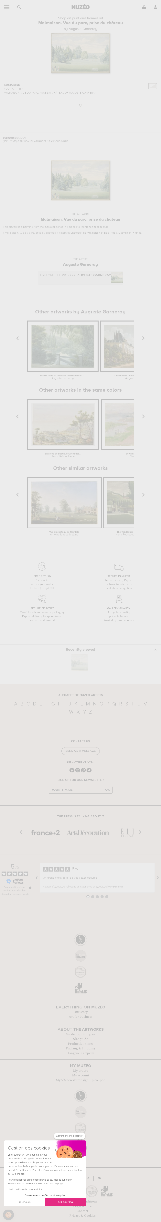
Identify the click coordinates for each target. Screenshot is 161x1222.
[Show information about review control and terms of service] (30, 887)
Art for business (80, 1016)
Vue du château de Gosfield (64, 533)
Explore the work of (75, 275)
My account (80, 1075)
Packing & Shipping (80, 1048)
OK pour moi (65, 1202)
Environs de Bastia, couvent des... (63, 455)
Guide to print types (80, 1034)
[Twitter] (89, 772)
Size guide (80, 1039)
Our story (80, 1012)
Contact (82, 1211)
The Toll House (124, 533)
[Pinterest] (83, 772)
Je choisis (24, 1202)
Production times (80, 1043)
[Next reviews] (158, 877)
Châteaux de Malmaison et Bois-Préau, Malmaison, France (105, 232)
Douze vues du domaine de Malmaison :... (62, 377)
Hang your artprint (80, 1053)
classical (50, 227)
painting (28, 227)
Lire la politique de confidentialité (25, 1189)
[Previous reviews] (36, 877)
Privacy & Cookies (82, 1215)
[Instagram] (77, 772)
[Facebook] (72, 772)
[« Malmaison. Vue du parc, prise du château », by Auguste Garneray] (79, 662)
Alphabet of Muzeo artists (80, 695)
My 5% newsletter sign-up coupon (80, 1080)
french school (93, 227)
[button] (8, 1215)
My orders (80, 1070)
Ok (107, 789)
